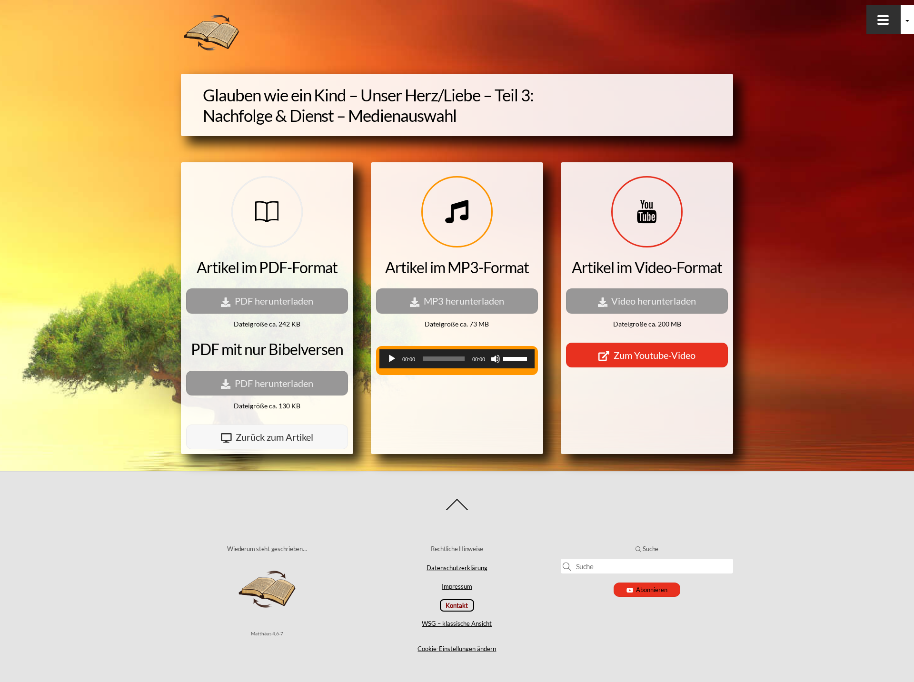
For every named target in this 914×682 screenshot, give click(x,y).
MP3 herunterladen (464, 300)
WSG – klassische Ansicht (457, 623)
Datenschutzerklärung (457, 568)
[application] (457, 358)
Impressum (457, 586)
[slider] (516, 357)
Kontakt (457, 605)
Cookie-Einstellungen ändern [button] (456, 648)
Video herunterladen (653, 300)
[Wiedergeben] (392, 359)
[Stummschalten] (495, 359)
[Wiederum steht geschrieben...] (211, 48)
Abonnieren (651, 589)
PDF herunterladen (274, 300)
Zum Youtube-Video (654, 355)
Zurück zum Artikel (274, 437)
